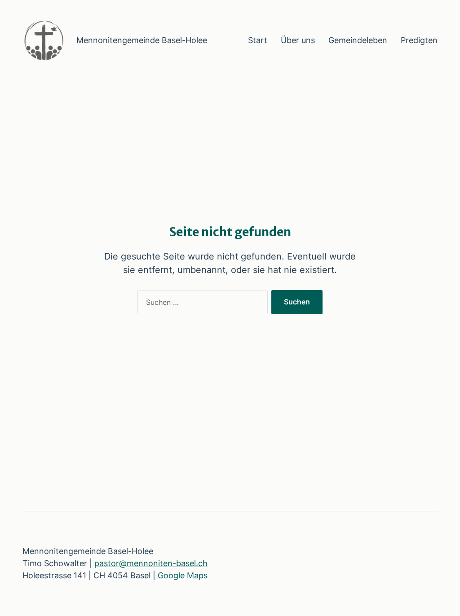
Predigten (419, 40)
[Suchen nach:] (201, 304)
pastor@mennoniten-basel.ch (151, 563)
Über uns (298, 40)
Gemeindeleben (357, 40)
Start (257, 40)
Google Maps (183, 575)
